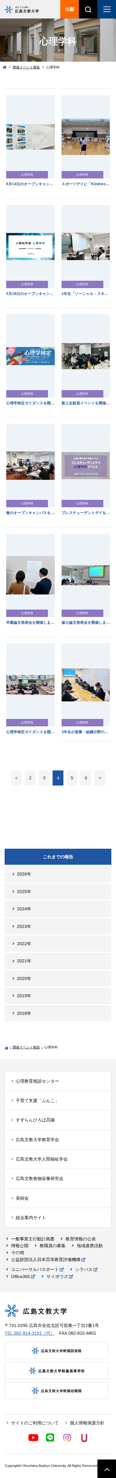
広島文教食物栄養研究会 (39, 1178)
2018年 (24, 1013)
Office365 (20, 1276)
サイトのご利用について (35, 1422)
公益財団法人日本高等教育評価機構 (45, 1259)
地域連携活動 (90, 1245)
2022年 (24, 943)
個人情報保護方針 (87, 1422)
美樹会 (22, 1198)
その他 (17, 1252)
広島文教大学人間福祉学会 (42, 1159)
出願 (69, 9)
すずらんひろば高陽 (35, 1119)
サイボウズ (57, 1276)
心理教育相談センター (37, 1081)
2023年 (24, 926)
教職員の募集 (53, 1245)
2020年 (24, 978)
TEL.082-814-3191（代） (30, 1333)
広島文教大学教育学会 (37, 1139)
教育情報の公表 (81, 1238)
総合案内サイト (31, 1217)
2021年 (24, 960)
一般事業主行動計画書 (32, 1238)
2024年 (24, 908)
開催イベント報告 (26, 67)
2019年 (24, 995)
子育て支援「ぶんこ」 (37, 1100)
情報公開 (19, 1245)
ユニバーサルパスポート (35, 1269)
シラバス (83, 1269)
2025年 (24, 891)
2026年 (24, 874)
